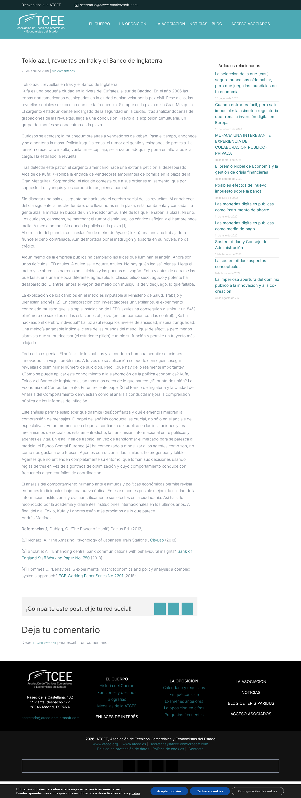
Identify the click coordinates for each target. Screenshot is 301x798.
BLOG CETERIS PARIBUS (251, 703)
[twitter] (129, 766)
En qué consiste (184, 694)
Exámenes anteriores (184, 701)
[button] (275, 24)
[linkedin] (143, 766)
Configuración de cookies (257, 791)
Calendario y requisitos (184, 687)
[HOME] (83, 24)
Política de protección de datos (123, 749)
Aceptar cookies (169, 791)
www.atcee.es (134, 744)
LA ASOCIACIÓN (251, 681)
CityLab (157, 540)
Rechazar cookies (210, 791)
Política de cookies (168, 749)
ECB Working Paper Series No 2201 (91, 575)
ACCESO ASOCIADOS (250, 714)
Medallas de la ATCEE (117, 706)
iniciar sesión (44, 642)
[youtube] (158, 766)
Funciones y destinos (116, 692)
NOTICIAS (251, 692)
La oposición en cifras (184, 708)
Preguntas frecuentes (184, 714)
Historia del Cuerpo (116, 685)
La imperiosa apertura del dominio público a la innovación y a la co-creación (247, 285)
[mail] (172, 766)
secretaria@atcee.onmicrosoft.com (108, 5)
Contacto (196, 749)
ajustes (134, 793)
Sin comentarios (63, 71)
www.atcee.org (106, 744)
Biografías (117, 699)
